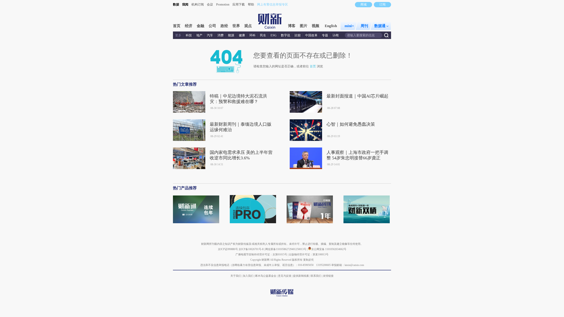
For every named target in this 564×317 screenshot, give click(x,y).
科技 (189, 35)
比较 (298, 35)
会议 (210, 4)
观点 (248, 26)
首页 (176, 26)
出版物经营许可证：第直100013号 (308, 254)
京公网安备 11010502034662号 (328, 249)
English (331, 26)
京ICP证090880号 (228, 249)
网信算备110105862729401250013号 (286, 249)
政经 (224, 26)
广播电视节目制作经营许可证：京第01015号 (261, 254)
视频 (315, 26)
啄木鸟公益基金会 (266, 275)
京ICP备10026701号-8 (251, 249)
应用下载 (238, 4)
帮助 (251, 4)
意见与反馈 (284, 275)
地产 (199, 35)
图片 (303, 26)
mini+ (349, 26)
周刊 (364, 26)
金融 (200, 26)
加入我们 (248, 275)
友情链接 (328, 275)
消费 (220, 35)
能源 (231, 35)
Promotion (222, 4)
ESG (273, 35)
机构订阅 (197, 4)
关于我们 (235, 275)
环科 (252, 35)
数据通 (380, 26)
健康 (242, 35)
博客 (291, 26)
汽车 (210, 35)
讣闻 (335, 35)
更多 (178, 35)
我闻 (185, 4)
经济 (188, 26)
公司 (212, 26)
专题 (325, 35)
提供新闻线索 (301, 275)
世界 (236, 26)
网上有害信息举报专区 (272, 4)
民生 (263, 35)
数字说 (285, 35)
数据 (176, 4)
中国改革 (311, 35)
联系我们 (316, 275)
